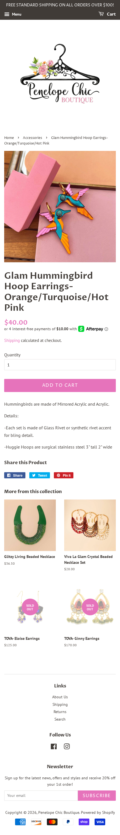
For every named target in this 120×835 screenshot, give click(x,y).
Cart (111, 14)
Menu (16, 14)
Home (9, 138)
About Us (60, 696)
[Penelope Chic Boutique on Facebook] (54, 747)
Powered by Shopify (98, 812)
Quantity (12, 354)
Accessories (32, 138)
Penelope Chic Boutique (58, 812)
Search (60, 719)
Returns (60, 711)
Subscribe (97, 796)
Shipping (12, 340)
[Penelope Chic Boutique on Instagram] (67, 747)
